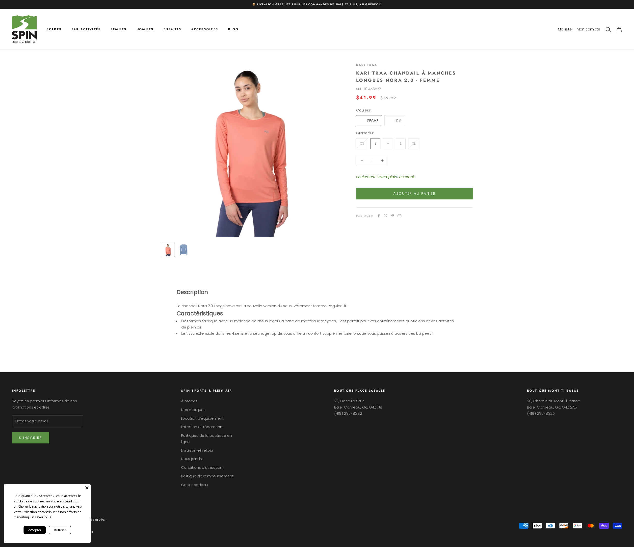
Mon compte (588, 29)
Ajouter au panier (414, 193)
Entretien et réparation (201, 426)
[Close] (86, 487)
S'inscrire (30, 437)
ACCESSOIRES (204, 29)
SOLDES (54, 29)
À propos (189, 401)
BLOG (233, 29)
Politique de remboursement (207, 476)
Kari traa (366, 65)
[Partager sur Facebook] (379, 216)
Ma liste (565, 29)
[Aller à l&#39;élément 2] (184, 250)
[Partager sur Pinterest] (393, 216)
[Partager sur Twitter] (386, 216)
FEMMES (119, 29)
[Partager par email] (399, 216)
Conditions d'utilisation (201, 467)
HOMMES (145, 29)
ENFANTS (172, 29)
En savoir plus (40, 517)
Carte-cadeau (194, 484)
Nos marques (193, 409)
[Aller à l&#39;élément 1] (168, 250)
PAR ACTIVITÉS (86, 29)
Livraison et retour (197, 450)
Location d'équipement (202, 418)
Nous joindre (192, 458)
